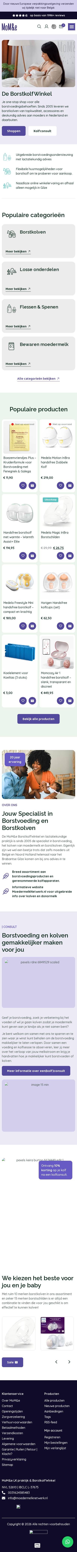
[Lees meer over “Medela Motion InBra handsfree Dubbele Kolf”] (70, 485)
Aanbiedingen (53, 1411)
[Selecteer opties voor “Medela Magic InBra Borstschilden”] (70, 555)
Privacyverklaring (14, 1459)
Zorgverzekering (13, 1417)
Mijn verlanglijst (55, 1448)
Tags (47, 1417)
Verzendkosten (12, 1433)
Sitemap (7, 1465)
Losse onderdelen (39, 269)
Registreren (52, 1437)
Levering (8, 1438)
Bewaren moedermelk (44, 344)
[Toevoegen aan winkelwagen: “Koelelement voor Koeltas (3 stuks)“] (32, 700)
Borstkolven (33, 232)
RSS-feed (50, 1422)
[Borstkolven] (12, 234)
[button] (71, 26)
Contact (7, 1406)
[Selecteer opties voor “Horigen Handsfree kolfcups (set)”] (70, 626)
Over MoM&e (11, 1400)
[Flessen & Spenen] (12, 309)
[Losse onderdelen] (12, 271)
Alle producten (54, 1400)
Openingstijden (12, 1411)
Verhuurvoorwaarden (17, 1422)
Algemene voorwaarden (18, 1444)
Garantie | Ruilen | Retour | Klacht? (19, 1451)
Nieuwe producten (57, 1406)
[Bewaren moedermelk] (12, 346)
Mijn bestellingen (55, 1442)
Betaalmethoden (13, 1428)
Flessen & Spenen (39, 307)
